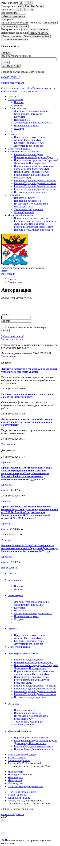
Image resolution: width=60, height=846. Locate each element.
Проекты (6, 462)
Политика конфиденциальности (31, 192)
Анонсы (18, 105)
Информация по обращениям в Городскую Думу (31, 205)
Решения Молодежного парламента (33, 226)
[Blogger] (25, 305)
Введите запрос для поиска (16, 56)
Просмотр (6, 484)
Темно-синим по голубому (36, 36)
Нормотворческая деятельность (31, 218)
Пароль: (5, 320)
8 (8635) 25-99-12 (10, 77)
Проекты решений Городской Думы (33, 157)
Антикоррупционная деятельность (33, 122)
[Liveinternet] (18, 305)
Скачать (5, 490)
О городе (19, 128)
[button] (15, 99)
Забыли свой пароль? (12, 336)
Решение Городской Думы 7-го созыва (35, 180)
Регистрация (8, 273)
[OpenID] (32, 305)
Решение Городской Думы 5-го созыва (35, 186)
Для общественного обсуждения (31, 111)
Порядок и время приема (27, 200)
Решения (6, 540)
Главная (12, 279)
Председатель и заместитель (29, 137)
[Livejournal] (4, 305)
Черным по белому (39, 33)
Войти (4, 270)
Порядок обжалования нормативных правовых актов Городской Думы (34, 167)
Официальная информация (29, 114)
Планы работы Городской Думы (31, 171)
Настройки (8, 19)
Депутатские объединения (28, 145)
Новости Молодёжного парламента (33, 229)
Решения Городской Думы (28, 154)
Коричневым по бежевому (15, 39)
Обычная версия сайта (14, 16)
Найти (5, 62)
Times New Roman (33, 6)
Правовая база (22, 119)
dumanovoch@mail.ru (12, 82)
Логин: (5, 314)
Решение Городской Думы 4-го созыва (35, 189)
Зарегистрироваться (12, 339)
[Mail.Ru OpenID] (11, 305)
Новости (19, 102)
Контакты (19, 116)
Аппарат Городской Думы (28, 140)
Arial (19, 6)
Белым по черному (12, 36)
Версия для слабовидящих (22, 754)
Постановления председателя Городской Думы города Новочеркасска (36, 161)
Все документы (9, 567)
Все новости (8, 444)
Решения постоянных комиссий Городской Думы (31, 176)
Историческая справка (26, 125)
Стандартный (50, 23)
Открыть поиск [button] (10, 88)
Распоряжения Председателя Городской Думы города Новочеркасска (35, 222)
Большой (23, 26)
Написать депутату (24, 197)
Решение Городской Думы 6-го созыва (35, 183)
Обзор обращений (24, 212)
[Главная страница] (14, 265)
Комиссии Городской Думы (29, 142)
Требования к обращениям (28, 209)
